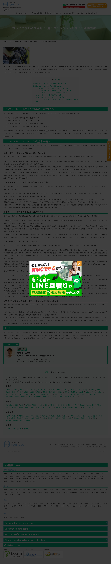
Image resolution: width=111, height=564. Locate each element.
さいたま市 (9, 405)
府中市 (94, 392)
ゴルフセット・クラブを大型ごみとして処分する (52, 88)
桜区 (46, 405)
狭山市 (85, 407)
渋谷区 (92, 390)
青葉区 (13, 418)
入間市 (91, 407)
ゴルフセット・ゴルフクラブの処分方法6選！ (48, 86)
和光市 (33, 407)
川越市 (75, 405)
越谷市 (58, 407)
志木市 (8, 407)
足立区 (38, 392)
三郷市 (64, 407)
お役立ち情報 (90, 13)
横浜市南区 (36, 490)
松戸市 (8, 429)
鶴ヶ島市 (82, 405)
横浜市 (8, 416)
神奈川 (5, 486)
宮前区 (63, 418)
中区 (32, 416)
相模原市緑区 (74, 492)
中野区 (59, 390)
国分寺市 (49, 394)
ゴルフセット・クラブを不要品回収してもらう (51, 93)
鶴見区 (14, 416)
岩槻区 (68, 405)
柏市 (13, 429)
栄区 (100, 416)
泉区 (7, 418)
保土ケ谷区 (44, 416)
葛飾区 (45, 392)
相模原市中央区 (84, 492)
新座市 (14, 407)
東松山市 (77, 407)
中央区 (22, 390)
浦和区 (52, 405)
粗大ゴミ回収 (70, 444)
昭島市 (100, 392)
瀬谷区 (95, 416)
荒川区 (19, 392)
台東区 (46, 390)
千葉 (5, 513)
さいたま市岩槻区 (96, 503)
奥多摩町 (54, 396)
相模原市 (76, 418)
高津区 (50, 418)
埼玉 (5, 500)
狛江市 (70, 394)
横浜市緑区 (88, 490)
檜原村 (75, 396)
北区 (13, 392)
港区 (27, 390)
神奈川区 (21, 416)
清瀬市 (84, 394)
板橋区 (26, 392)
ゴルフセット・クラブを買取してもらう (49, 95)
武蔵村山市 (9, 396)
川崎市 (26, 418)
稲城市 (23, 396)
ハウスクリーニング (102, 444)
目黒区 (8, 390)
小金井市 (21, 394)
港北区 (65, 416)
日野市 (35, 394)
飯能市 (70, 407)
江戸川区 (52, 392)
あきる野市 (37, 396)
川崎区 (32, 418)
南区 (57, 405)
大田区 (78, 390)
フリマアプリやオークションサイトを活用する (51, 97)
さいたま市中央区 (51, 503)
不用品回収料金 (37, 13)
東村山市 (42, 394)
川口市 (45, 407)
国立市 (57, 394)
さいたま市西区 (16, 503)
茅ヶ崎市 (29, 420)
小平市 (28, 394)
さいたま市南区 (73, 503)
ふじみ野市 (90, 405)
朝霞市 (20, 407)
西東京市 (46, 396)
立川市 (67, 392)
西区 (16, 405)
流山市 (19, 429)
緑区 (62, 405)
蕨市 (39, 407)
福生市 (63, 394)
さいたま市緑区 (84, 503)
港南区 (78, 416)
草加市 (51, 407)
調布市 (8, 394)
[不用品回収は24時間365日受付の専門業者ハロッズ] (11, 3)
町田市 (14, 394)
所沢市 (99, 405)
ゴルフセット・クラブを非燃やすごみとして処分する (53, 90)
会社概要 (80, 13)
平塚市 (15, 420)
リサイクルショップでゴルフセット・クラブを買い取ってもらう (57, 99)
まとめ (36, 102)
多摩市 (17, 396)
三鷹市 (81, 392)
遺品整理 (88, 444)
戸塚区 (72, 416)
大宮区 (27, 405)
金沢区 (59, 416)
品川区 (72, 390)
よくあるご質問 (69, 13)
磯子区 (53, 416)
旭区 (84, 416)
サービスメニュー (22, 13)
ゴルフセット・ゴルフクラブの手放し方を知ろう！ (49, 84)
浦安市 (26, 429)
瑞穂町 (61, 396)
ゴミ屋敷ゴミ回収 (79, 444)
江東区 (65, 390)
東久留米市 (91, 394)
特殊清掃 (94, 444)
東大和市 (77, 394)
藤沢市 (22, 420)
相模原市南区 (94, 492)
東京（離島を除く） (10, 470)
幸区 (37, 418)
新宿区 (33, 390)
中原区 (43, 418)
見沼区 (34, 405)
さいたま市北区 (27, 503)
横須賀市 (8, 420)
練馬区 (32, 392)
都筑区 (19, 418)
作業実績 (48, 13)
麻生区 (69, 418)
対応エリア (57, 13)
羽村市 (30, 396)
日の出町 (68, 396)
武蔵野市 (74, 392)
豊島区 (8, 392)
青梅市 (87, 392)
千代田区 (15, 390)
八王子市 (60, 392)
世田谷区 (85, 390)
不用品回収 (63, 444)
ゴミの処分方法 (96, 447)
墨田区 (53, 390)
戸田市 (27, 407)
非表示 (57, 80)
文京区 (40, 390)
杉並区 (99, 390)
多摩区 (56, 418)
